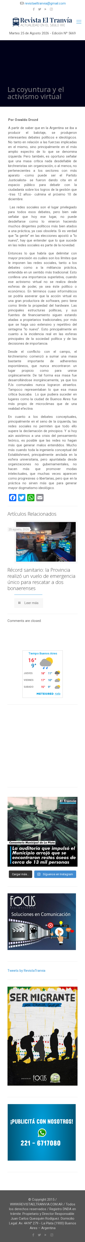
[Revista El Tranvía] (42, 22)
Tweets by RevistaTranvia (26, 971)
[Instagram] (51, 9)
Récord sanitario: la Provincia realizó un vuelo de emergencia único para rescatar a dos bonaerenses (41, 578)
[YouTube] (45, 9)
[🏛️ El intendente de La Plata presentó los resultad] (42, 832)
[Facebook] (33, 9)
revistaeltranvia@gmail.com (45, 3)
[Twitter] (39, 9)
